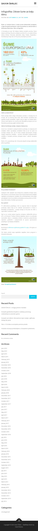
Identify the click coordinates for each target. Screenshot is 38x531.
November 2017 (6, 398)
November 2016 (6, 429)
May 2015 (4, 476)
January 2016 (5, 454)
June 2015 (4, 473)
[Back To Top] (19, 521)
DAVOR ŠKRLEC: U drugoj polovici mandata (13, 307)
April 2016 (4, 445)
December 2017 (6, 395)
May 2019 (4, 351)
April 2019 (4, 354)
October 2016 (5, 432)
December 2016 (6, 426)
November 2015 (6, 459)
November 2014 (6, 493)
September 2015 (6, 465)
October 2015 (5, 462)
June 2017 (4, 409)
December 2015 (6, 457)
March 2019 (4, 356)
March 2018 (4, 387)
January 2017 (5, 423)
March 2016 (4, 448)
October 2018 (5, 370)
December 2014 (6, 490)
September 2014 (6, 498)
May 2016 (4, 443)
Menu (35, 3)
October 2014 (5, 496)
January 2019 (5, 362)
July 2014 (3, 501)
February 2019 (5, 359)
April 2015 (4, 479)
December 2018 (6, 365)
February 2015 (5, 484)
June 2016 (4, 440)
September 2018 (6, 373)
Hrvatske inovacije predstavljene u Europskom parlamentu (18, 328)
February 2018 (5, 390)
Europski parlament (10, 284)
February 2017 (5, 420)
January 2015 (5, 487)
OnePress (25, 525)
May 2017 (4, 412)
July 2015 (3, 470)
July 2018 (3, 376)
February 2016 (5, 451)
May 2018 (4, 381)
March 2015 (4, 482)
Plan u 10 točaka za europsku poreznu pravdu (14, 324)
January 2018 (5, 393)
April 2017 (4, 415)
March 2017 (4, 418)
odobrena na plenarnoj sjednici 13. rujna (18, 227)
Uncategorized (5, 512)
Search (3, 293)
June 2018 (4, 379)
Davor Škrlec (9, 3)
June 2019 (4, 348)
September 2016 (6, 434)
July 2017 (3, 407)
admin (26, 17)
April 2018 (4, 384)
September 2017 (6, 404)
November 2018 (6, 368)
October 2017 (5, 401)
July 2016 (3, 437)
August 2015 (4, 468)
